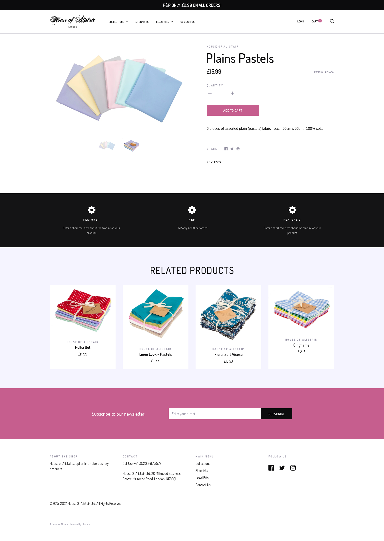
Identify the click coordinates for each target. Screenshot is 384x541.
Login (300, 21)
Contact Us (187, 22)
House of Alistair (223, 46)
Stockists (142, 22)
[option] (119, 88)
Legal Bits (163, 22)
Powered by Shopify (80, 524)
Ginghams (301, 345)
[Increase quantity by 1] (232, 93)
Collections (117, 22)
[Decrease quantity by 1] (210, 93)
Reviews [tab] (214, 162)
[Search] (332, 21)
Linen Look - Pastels (155, 354)
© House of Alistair (59, 524)
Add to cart (232, 110)
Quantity (215, 85)
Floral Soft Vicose (228, 354)
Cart (316, 21)
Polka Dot (82, 347)
